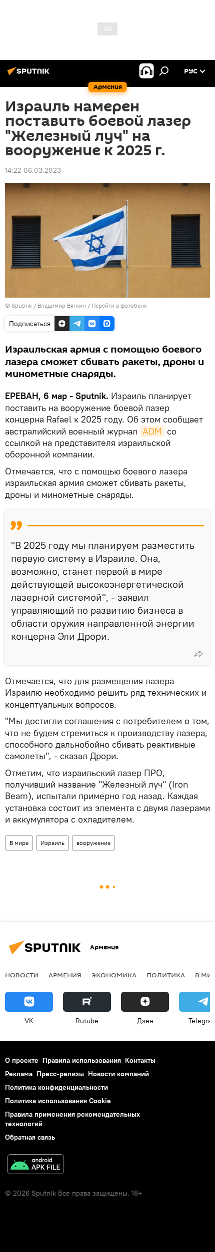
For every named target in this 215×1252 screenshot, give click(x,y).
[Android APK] (36, 1165)
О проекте (21, 1060)
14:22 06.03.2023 (33, 170)
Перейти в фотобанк (119, 305)
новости (21, 974)
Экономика (114, 974)
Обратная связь (30, 1137)
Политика (165, 974)
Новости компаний (118, 1073)
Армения (65, 974)
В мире (19, 842)
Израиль (52, 842)
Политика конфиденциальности (56, 1087)
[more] (198, 654)
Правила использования (81, 1060)
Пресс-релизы (60, 1073)
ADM (152, 431)
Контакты (140, 1060)
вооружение (93, 842)
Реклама (18, 1073)
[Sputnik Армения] (30, 74)
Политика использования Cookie (58, 1100)
